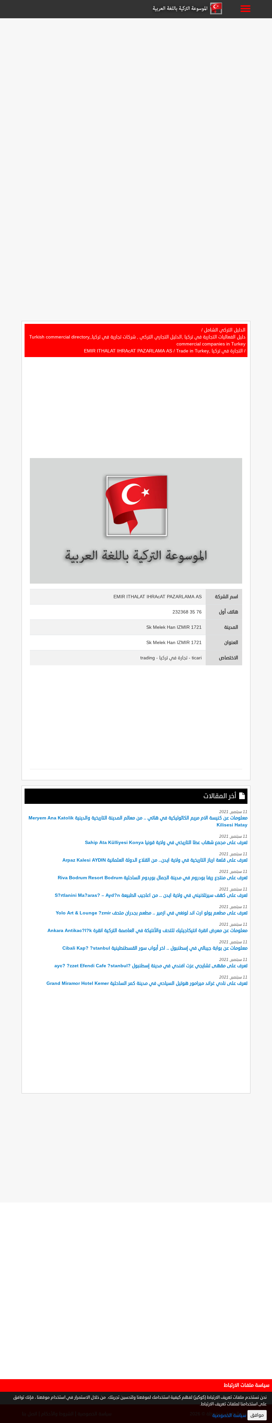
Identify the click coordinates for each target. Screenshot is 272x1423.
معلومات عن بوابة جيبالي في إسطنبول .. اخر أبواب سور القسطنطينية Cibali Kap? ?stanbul (154, 948)
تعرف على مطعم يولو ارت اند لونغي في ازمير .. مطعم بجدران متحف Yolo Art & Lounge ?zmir (151, 913)
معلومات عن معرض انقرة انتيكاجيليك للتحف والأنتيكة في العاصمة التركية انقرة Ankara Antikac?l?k (147, 930)
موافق (257, 1415)
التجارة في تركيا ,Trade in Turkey (209, 351)
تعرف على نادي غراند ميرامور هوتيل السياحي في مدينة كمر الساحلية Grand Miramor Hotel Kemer (146, 983)
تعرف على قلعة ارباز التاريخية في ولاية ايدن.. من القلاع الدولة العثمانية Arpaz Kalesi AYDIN (154, 860)
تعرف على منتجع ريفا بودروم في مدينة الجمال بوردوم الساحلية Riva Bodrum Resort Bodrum (152, 878)
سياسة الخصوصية (229, 1415)
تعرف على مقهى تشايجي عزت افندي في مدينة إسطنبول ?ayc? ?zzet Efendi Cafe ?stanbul (150, 966)
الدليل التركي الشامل (224, 330)
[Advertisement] (136, 67)
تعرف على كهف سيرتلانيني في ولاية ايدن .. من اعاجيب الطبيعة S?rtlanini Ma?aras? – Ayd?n (151, 895)
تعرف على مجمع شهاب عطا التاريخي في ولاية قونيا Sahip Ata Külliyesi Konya (166, 842)
